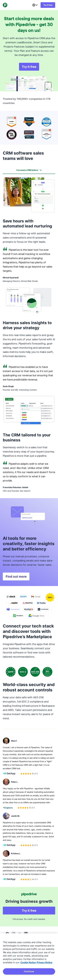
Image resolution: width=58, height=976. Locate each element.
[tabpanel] (29, 335)
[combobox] (35, 5)
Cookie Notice (28, 962)
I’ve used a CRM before (27, 170)
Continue (29, 971)
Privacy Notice (44, 962)
